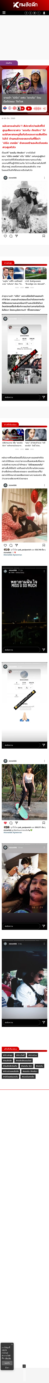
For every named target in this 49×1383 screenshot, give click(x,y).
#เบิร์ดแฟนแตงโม (10, 1076)
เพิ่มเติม (8, 1358)
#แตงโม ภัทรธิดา (30, 1071)
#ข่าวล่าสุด (7, 1055)
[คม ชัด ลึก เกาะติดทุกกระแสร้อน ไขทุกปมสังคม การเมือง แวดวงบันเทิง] (24, 5)
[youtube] (34, 13)
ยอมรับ (7, 1363)
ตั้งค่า (7, 1368)
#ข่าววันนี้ (20, 1055)
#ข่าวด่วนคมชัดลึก (11, 1071)
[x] (30, 13)
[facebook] (26, 13)
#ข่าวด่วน (32, 1055)
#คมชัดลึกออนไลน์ (23, 1060)
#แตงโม (39, 1066)
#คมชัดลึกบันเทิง (10, 1066)
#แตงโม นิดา (26, 1066)
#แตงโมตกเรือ (28, 1076)
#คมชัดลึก (7, 1060)
